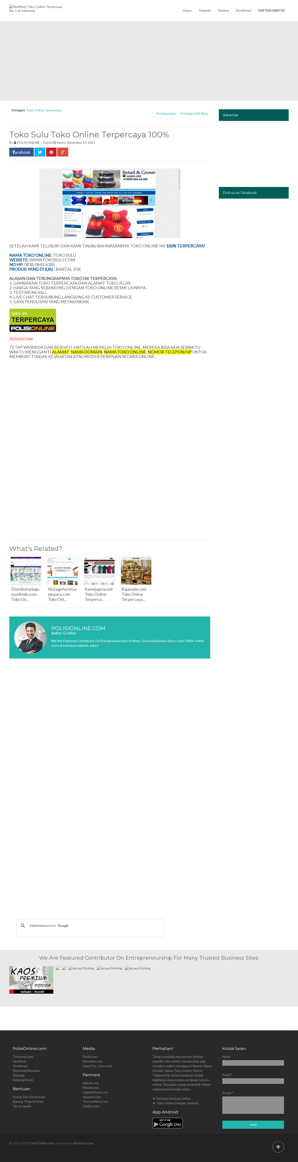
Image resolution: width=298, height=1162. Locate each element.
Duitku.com (91, 1106)
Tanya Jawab (22, 1106)
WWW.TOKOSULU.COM (52, 259)
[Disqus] (109, 731)
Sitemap (19, 1075)
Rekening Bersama (26, 1070)
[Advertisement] (149, 60)
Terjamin (205, 10)
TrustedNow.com (95, 1101)
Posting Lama (166, 113)
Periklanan (20, 1066)
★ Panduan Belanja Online (171, 1098)
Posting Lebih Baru (194, 113)
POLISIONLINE (28, 142)
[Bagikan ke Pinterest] (51, 152)
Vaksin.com (91, 1083)
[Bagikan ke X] (39, 152)
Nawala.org (91, 1087)
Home (187, 10)
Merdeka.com (92, 1061)
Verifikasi (19, 1061)
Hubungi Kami (23, 1080)
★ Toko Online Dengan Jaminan (175, 1103)
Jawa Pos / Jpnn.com (97, 1066)
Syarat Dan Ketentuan (29, 1097)
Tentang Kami (23, 1057)
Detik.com (90, 1057)
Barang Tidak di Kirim (28, 1101)
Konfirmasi (243, 10)
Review (223, 10)
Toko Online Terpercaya (43, 110)
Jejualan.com (92, 1097)
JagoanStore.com (95, 1092)
